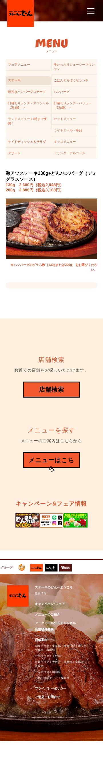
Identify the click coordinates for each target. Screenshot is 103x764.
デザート (14, 153)
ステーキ (14, 80)
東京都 (56, 645)
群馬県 (50, 649)
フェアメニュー (19, 64)
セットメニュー (65, 119)
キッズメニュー (65, 141)
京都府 (79, 661)
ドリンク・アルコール (69, 153)
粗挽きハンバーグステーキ (27, 91)
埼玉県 (82, 645)
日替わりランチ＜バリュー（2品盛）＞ (73, 105)
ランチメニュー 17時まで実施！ (27, 121)
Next (95, 518)
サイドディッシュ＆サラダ (27, 141)
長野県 (56, 655)
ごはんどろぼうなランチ (71, 80)
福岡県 (65, 677)
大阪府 (56, 661)
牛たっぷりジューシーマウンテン (74, 67)
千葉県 (39, 649)
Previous (7, 518)
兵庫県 (68, 661)
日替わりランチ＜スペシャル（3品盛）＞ (28, 105)
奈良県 (39, 665)
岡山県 (56, 671)
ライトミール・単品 (68, 130)
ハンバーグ (62, 91)
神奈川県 (69, 645)
